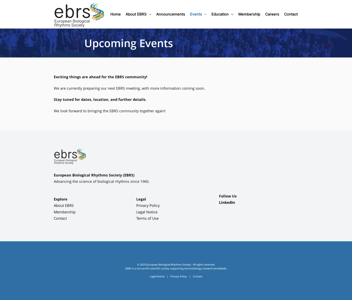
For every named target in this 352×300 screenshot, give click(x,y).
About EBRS (64, 205)
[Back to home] (79, 14)
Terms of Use (147, 218)
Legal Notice (146, 212)
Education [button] (220, 14)
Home (115, 14)
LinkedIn (227, 202)
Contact (291, 14)
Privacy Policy (148, 205)
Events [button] (196, 14)
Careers (272, 14)
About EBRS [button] (136, 14)
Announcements (170, 14)
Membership (249, 14)
